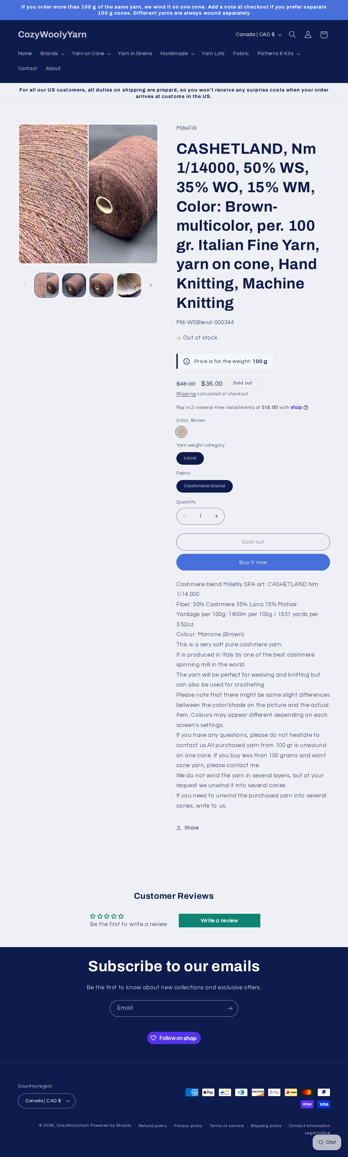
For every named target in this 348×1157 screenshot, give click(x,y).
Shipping (186, 394)
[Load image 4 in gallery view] (129, 285)
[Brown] (181, 432)
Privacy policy (188, 1126)
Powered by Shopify (111, 1125)
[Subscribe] (230, 1008)
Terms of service (227, 1126)
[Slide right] (150, 285)
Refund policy (153, 1126)
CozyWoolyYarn (73, 1125)
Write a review (219, 920)
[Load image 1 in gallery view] (46, 285)
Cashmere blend (208, 488)
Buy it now (253, 562)
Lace (194, 460)
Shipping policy (266, 1126)
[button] (52, 53)
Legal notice (317, 1133)
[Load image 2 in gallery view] (74, 285)
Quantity (186, 502)
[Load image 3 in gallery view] (101, 285)
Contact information (309, 1126)
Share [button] (192, 827)
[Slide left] (25, 285)
